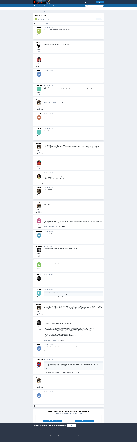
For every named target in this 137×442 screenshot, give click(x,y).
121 (39, 270)
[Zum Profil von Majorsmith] (39, 250)
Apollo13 (39, 113)
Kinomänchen (38, 261)
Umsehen (49, 5)
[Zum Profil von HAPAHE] (39, 132)
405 (39, 298)
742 (39, 196)
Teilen (93, 18)
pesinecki (38, 99)
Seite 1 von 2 (46, 23)
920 (39, 255)
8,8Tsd (39, 211)
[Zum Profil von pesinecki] (39, 102)
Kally (39, 172)
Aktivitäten (44, 5)
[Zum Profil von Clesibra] (39, 220)
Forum (35, 5)
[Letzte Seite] (41, 23)
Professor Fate (38, 55)
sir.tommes (39, 42)
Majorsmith (39, 246)
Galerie (39, 5)
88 (39, 94)
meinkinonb (39, 85)
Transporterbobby (39, 158)
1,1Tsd (39, 65)
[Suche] (102, 6)
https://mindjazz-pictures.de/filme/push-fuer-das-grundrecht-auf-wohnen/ (65, 372)
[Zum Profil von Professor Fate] (39, 59)
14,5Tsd (39, 36)
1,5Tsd (39, 108)
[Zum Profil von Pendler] (39, 293)
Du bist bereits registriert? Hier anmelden (87, 2)
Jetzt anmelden (84, 420)
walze (38, 70)
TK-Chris (39, 202)
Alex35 (39, 187)
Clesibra (39, 216)
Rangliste (54, 5)
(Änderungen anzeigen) (62, 102)
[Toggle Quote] (45, 292)
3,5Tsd (39, 51)
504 (39, 168)
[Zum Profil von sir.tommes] (39, 46)
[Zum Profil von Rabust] (39, 278)
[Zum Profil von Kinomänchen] (39, 264)
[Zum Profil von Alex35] (39, 191)
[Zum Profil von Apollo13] (39, 117)
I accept (71, 425)
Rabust (39, 274)
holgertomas (39, 231)
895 (39, 328)
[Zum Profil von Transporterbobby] (39, 162)
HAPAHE (39, 128)
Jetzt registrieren (99, 2)
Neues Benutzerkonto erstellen (52, 420)
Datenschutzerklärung (83, 438)
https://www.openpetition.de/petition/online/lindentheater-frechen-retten (57, 29)
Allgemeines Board (46, 19)
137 (39, 226)
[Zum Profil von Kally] (39, 176)
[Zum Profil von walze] (39, 74)
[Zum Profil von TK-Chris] (39, 206)
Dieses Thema (98, 5)
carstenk (40, 18)
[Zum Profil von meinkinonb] (39, 89)
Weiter (39, 23)
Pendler (39, 289)
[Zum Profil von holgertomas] (39, 235)
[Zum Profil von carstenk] (36, 19)
